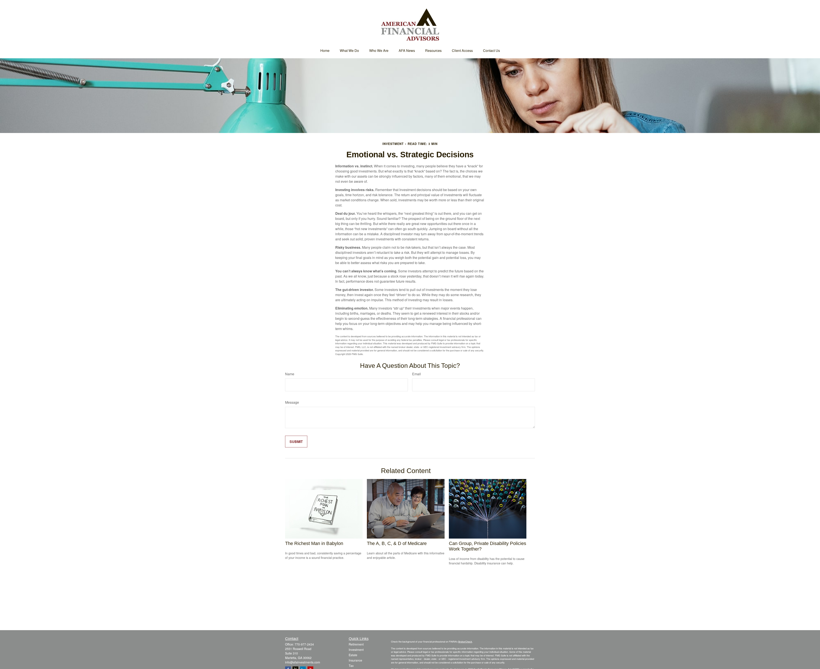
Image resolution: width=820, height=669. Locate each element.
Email (416, 373)
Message (292, 402)
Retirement (356, 644)
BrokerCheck (465, 641)
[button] (325, 50)
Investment (356, 649)
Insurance (355, 660)
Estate (353, 655)
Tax (351, 665)
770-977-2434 (304, 644)
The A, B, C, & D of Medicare (397, 543)
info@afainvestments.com (302, 662)
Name (289, 373)
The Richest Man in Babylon (314, 543)
